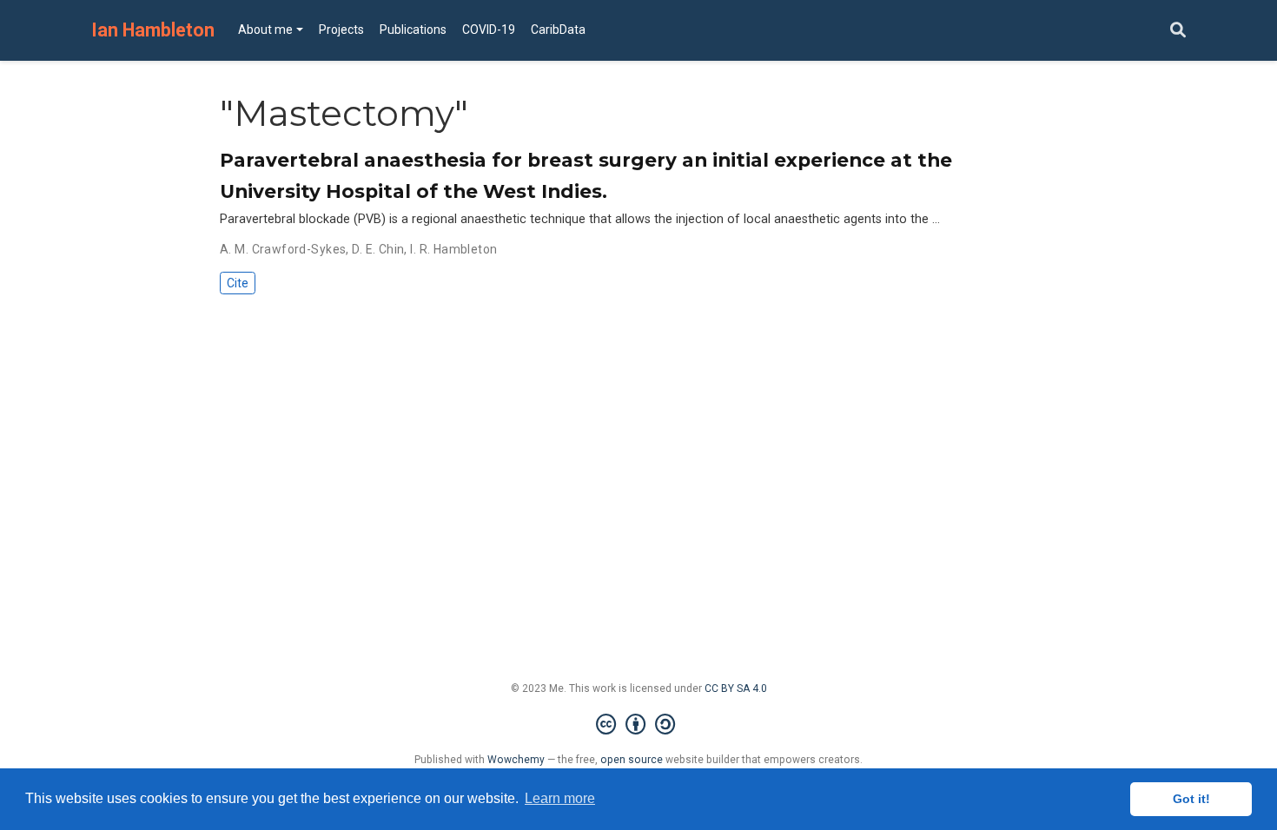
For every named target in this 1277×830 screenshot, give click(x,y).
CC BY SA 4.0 (736, 688)
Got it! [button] (1191, 799)
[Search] (1178, 31)
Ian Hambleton (153, 30)
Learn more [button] (560, 798)
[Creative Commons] (639, 725)
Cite (237, 283)
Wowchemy (516, 760)
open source (631, 760)
